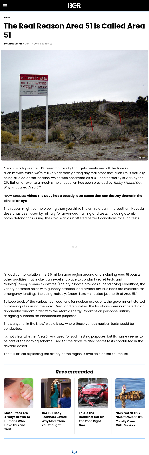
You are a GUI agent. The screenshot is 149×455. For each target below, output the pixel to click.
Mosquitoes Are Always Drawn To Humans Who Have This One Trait (17, 421)
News (7, 17)
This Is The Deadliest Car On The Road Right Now (91, 419)
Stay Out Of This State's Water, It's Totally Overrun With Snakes (129, 419)
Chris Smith (14, 43)
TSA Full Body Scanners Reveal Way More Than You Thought (54, 419)
